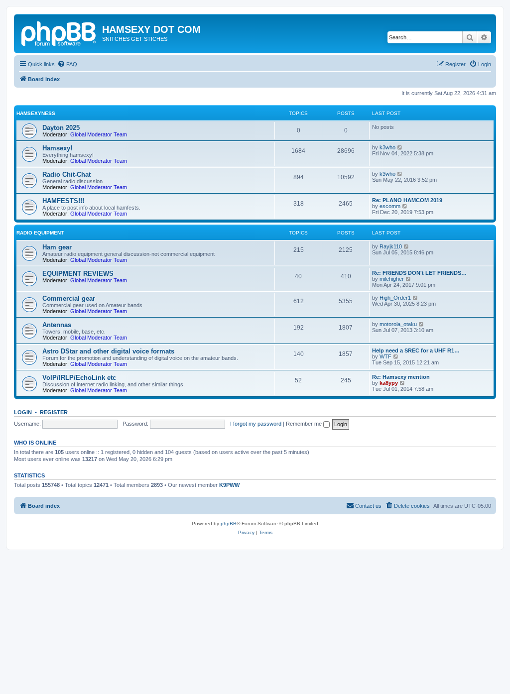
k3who (387, 147)
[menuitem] (67, 64)
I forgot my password (255, 424)
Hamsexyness (35, 113)
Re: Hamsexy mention (401, 377)
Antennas (56, 325)
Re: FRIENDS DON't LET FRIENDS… (419, 273)
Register (54, 412)
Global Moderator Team (98, 134)
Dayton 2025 (61, 127)
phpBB (229, 523)
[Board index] (59, 32)
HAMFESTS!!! (63, 201)
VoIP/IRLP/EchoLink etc (79, 377)
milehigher (392, 279)
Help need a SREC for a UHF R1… (416, 350)
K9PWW (229, 485)
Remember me (304, 424)
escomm (390, 206)
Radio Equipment (40, 232)
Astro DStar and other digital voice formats (108, 351)
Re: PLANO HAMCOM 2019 (407, 200)
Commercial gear (68, 298)
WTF (385, 356)
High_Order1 (395, 298)
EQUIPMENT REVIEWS (78, 273)
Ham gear (57, 247)
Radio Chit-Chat (66, 174)
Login (23, 412)
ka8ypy (389, 383)
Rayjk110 (391, 246)
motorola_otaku (398, 324)
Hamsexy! (57, 148)
